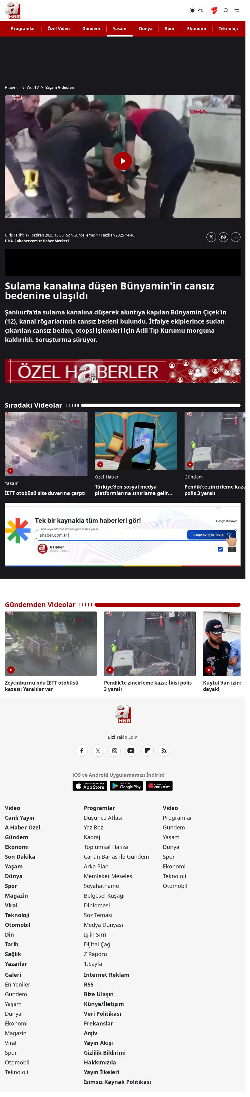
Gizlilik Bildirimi (105, 1051)
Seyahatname (101, 884)
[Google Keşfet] (123, 534)
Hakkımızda (100, 1061)
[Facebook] (82, 749)
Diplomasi (97, 904)
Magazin (16, 894)
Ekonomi (196, 28)
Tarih (12, 943)
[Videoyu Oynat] (123, 161)
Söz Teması (98, 913)
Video (12, 806)
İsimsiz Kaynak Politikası (117, 1080)
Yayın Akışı (98, 1041)
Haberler (12, 87)
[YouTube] (131, 749)
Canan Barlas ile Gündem (116, 855)
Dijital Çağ (97, 943)
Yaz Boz (93, 826)
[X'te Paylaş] (211, 237)
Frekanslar (98, 1022)
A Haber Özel (22, 826)
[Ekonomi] (170, 10)
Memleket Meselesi (109, 874)
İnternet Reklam (107, 973)
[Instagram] (115, 749)
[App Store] (90, 785)
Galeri (13, 973)
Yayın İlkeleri (101, 1070)
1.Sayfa (93, 962)
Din (9, 933)
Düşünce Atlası (103, 816)
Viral (11, 904)
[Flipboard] (147, 749)
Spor (170, 28)
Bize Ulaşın (99, 993)
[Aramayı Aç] (226, 10)
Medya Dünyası (103, 923)
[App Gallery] (159, 785)
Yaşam (120, 28)
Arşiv (90, 1032)
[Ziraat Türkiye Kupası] (215, 10)
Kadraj (92, 835)
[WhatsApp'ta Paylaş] (223, 237)
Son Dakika (20, 855)
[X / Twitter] (98, 749)
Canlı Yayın (19, 816)
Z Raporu (95, 952)
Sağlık (13, 952)
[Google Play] (126, 785)
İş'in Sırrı (95, 933)
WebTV (33, 87)
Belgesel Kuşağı (104, 894)
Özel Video (59, 28)
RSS (89, 983)
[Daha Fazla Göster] (236, 237)
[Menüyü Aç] (237, 10)
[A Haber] (13, 10)
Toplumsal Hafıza (106, 845)
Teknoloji (228, 28)
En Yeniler (17, 983)
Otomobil (17, 923)
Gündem (91, 28)
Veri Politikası (102, 1012)
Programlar (23, 28)
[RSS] (164, 749)
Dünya (145, 28)
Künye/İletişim (104, 1002)
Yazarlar (16, 962)
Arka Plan (96, 865)
